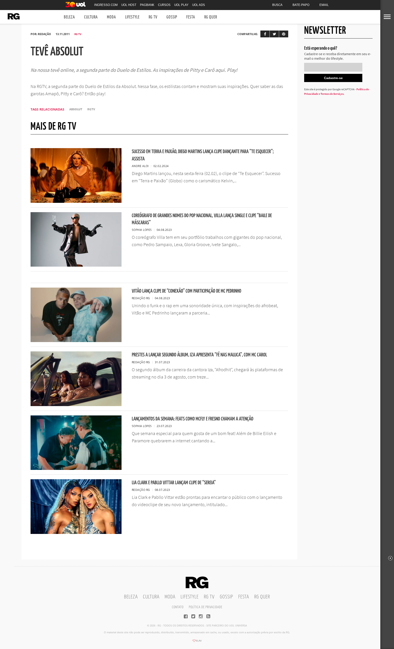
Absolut (75, 109)
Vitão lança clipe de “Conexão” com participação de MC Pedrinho (186, 291)
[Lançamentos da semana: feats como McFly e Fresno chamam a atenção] (76, 468)
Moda (111, 17)
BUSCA (277, 5)
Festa (190, 17)
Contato (178, 607)
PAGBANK (147, 5)
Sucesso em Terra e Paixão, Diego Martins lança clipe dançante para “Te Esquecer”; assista (203, 155)
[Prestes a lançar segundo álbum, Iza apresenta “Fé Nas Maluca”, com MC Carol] (76, 404)
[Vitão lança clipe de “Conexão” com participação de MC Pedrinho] (76, 340)
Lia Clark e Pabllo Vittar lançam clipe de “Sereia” (174, 482)
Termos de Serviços (332, 93)
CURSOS (164, 5)
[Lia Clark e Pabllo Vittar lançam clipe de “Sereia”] (76, 532)
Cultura (91, 17)
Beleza (69, 17)
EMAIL (324, 5)
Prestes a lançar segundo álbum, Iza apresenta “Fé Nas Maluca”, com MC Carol (199, 355)
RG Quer (210, 17)
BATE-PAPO (301, 5)
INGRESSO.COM (106, 5)
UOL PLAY (181, 5)
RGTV (91, 109)
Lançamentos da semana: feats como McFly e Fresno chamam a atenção (192, 419)
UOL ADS (198, 5)
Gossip (171, 17)
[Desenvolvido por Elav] (197, 642)
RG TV (153, 17)
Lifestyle (132, 17)
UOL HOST (128, 5)
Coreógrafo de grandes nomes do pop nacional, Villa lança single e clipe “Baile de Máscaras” (202, 219)
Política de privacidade (205, 607)
